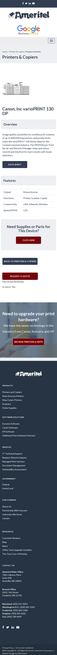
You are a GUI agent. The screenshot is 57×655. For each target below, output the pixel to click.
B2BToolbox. (22, 653)
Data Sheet (14, 164)
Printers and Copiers (12, 392)
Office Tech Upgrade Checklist (17, 550)
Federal (5, 484)
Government (9, 479)
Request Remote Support (14, 457)
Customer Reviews (11, 538)
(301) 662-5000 (15, 610)
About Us (6, 506)
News (5, 546)
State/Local (7, 488)
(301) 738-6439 (12, 616)
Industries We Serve (12, 514)
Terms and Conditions (24, 648)
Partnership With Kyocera (14, 510)
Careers (6, 518)
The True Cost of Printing (14, 554)
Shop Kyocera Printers (13, 396)
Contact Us (8, 565)
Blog (4, 542)
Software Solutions (13, 417)
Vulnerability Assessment (14, 469)
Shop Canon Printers (12, 400)
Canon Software (10, 427)
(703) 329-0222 (14, 613)
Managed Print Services (13, 461)
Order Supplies (9, 408)
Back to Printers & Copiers (20, 261)
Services (6, 447)
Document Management (13, 465)
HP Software (8, 431)
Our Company (9, 500)
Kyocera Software (10, 423)
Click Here (28, 240)
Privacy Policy (8, 648)
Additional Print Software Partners (18, 435)
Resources (7, 531)
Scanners (6, 404)
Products (7, 385)
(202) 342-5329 (18, 607)
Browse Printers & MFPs (28, 341)
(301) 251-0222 (15, 604)
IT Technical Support (12, 453)
